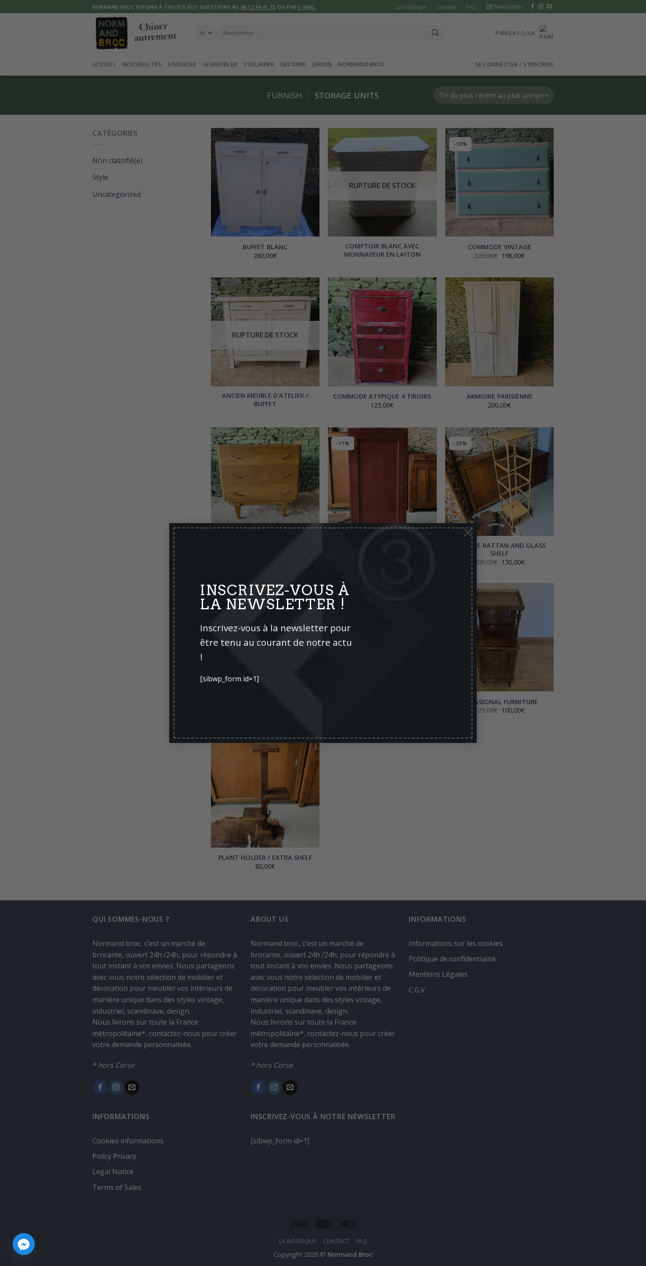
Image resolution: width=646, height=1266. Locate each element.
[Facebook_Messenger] (24, 1244)
